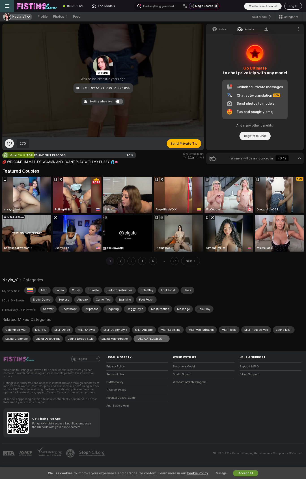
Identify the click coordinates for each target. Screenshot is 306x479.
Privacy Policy (115, 366)
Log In (293, 6)
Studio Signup (182, 374)
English (82, 358)
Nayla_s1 (10, 280)
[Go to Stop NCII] (92, 453)
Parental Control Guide (121, 397)
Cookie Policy (197, 473)
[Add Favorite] (9, 143)
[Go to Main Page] (36, 6)
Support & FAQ (249, 366)
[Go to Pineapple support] (70, 453)
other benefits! (263, 125)
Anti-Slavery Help (117, 405)
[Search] (185, 6)
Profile (42, 17)
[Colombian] (30, 290)
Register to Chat (255, 136)
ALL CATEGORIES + (151, 338)
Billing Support (249, 374)
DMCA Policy (114, 382)
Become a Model (184, 366)
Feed (76, 17)
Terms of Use (115, 374)
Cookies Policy (116, 390)
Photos (60, 17)
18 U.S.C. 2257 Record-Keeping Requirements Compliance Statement (257, 453)
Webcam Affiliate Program (190, 382)
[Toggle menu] (7, 6)
